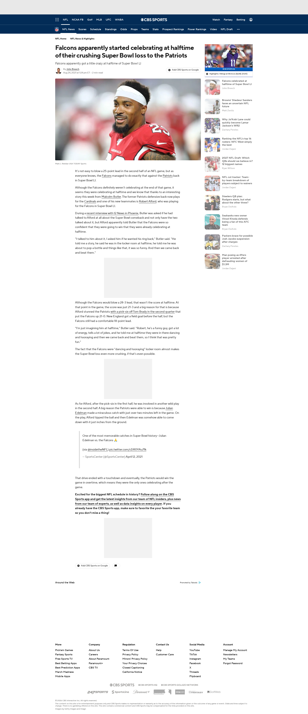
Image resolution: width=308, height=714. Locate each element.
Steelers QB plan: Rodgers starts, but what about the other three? (236, 199)
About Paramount (99, 658)
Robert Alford (147, 201)
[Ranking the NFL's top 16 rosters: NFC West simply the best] (212, 145)
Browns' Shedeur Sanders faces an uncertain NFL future (237, 103)
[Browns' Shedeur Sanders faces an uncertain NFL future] (212, 106)
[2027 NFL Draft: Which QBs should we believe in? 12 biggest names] (212, 164)
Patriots (168, 176)
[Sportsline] (120, 691)
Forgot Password (233, 663)
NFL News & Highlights (82, 38)
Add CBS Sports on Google (185, 69)
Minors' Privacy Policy (134, 658)
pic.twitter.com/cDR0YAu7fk (127, 449)
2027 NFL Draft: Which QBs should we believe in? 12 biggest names (237, 161)
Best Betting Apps (66, 663)
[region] (229, 57)
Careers (93, 654)
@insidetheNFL (98, 449)
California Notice (132, 669)
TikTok (193, 654)
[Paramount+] (141, 691)
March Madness (64, 672)
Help (159, 650)
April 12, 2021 (134, 457)
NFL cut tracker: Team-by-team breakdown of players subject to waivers (237, 180)
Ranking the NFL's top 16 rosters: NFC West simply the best (237, 141)
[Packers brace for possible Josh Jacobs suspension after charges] (212, 242)
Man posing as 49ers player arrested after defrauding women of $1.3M (234, 259)
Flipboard (195, 676)
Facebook (195, 663)
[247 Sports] (97, 691)
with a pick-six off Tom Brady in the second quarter (143, 312)
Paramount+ (96, 663)
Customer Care (165, 654)
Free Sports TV (64, 658)
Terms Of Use (130, 650)
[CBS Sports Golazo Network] (179, 684)
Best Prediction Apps (67, 667)
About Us (94, 650)
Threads (194, 672)
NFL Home (60, 38)
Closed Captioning (133, 664)
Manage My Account (235, 650)
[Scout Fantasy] (196, 691)
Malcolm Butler (111, 197)
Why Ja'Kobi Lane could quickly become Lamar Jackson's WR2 (236, 122)
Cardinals (90, 201)
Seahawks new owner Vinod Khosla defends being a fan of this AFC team (235, 220)
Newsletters (230, 654)
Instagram (195, 658)
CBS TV (93, 667)
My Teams (229, 658)
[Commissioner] (162, 690)
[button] (239, 29)
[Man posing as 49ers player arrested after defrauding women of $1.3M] (212, 261)
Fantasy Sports (63, 654)
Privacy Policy (130, 654)
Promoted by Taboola (188, 583)
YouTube (194, 650)
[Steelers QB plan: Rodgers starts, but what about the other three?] (212, 202)
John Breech (72, 69)
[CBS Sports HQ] (147, 684)
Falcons (106, 176)
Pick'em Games (64, 650)
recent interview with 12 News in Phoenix (112, 213)
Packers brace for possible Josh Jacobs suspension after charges (237, 239)
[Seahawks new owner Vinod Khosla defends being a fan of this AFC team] (212, 222)
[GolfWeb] (214, 692)
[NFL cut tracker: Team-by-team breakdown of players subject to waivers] (212, 183)
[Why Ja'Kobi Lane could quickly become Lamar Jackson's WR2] (212, 125)
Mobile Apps (62, 676)
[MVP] (180, 690)
